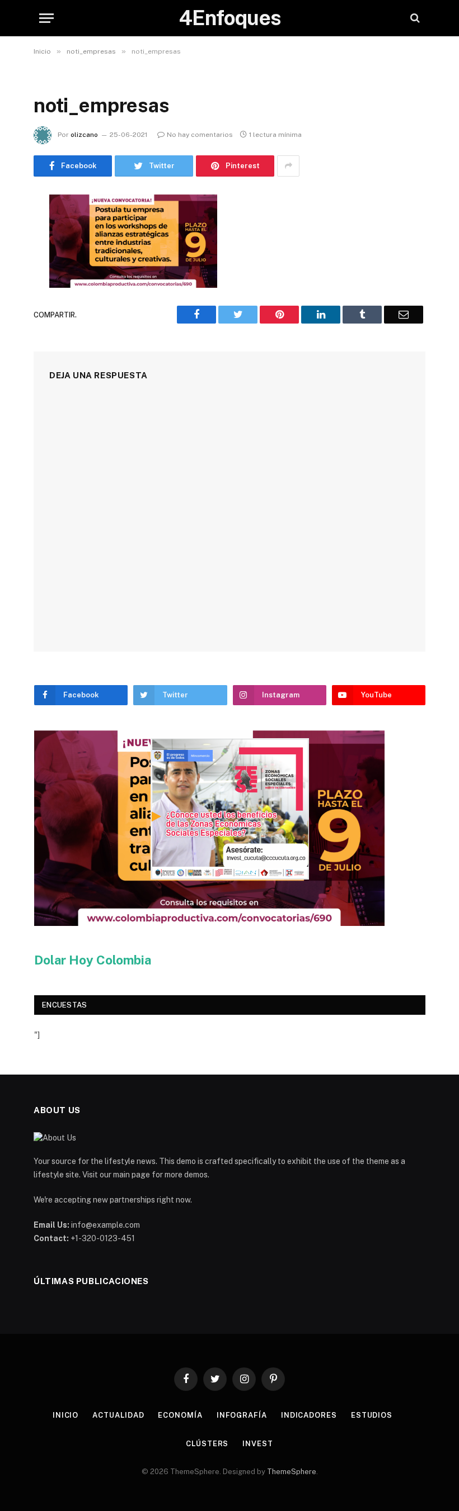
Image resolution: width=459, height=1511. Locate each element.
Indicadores (309, 1415)
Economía (180, 1415)
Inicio (65, 1415)
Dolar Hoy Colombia (92, 960)
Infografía (242, 1415)
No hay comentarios (200, 135)
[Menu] (46, 18)
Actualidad (118, 1415)
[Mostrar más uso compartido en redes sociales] (288, 166)
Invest (257, 1443)
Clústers (207, 1443)
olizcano (84, 135)
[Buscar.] (414, 18)
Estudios (371, 1415)
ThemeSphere (291, 1471)
